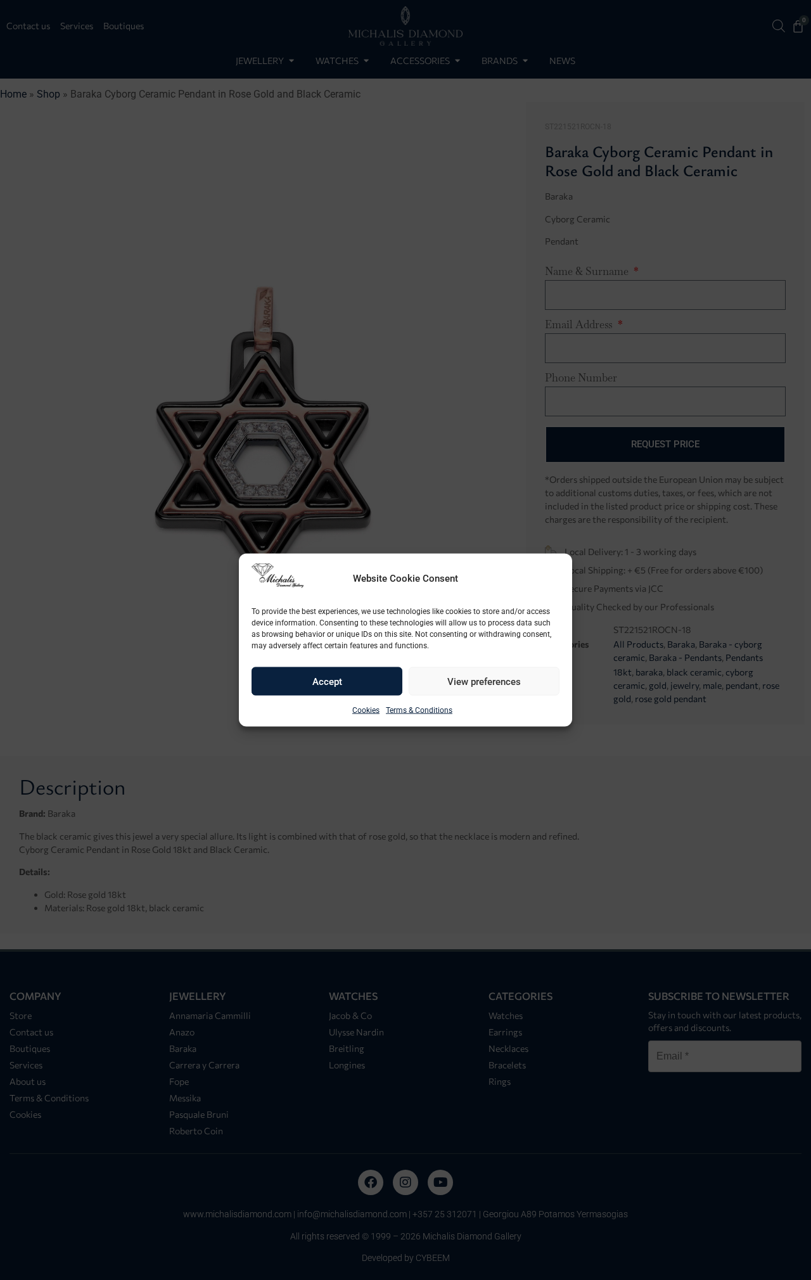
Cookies (366, 710)
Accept (327, 681)
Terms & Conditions (419, 710)
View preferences (484, 681)
